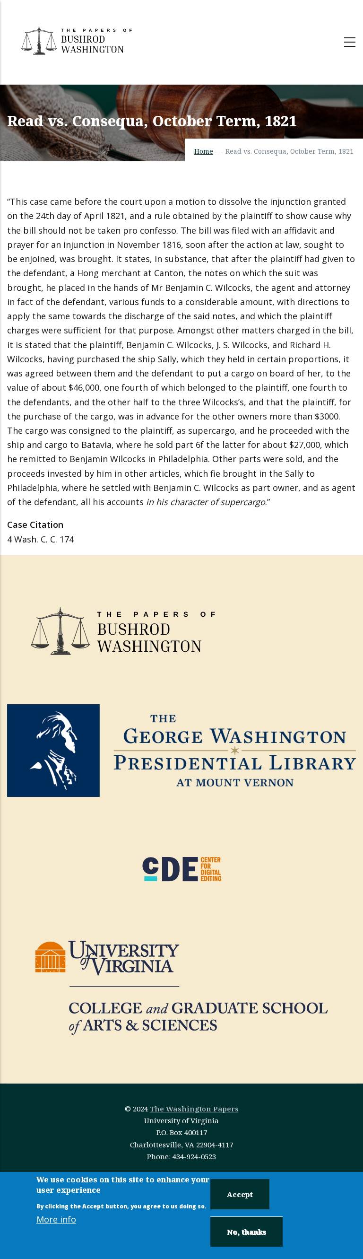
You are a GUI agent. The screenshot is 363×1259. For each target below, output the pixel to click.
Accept (240, 1194)
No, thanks (246, 1231)
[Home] (78, 40)
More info (56, 1219)
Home (203, 151)
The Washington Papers (194, 1108)
